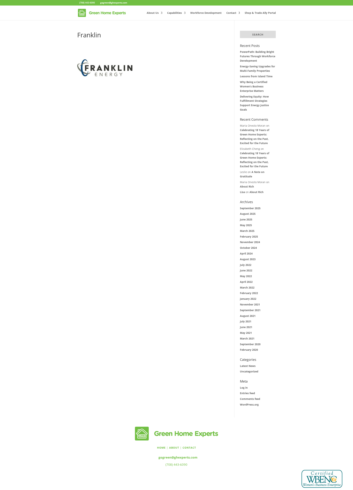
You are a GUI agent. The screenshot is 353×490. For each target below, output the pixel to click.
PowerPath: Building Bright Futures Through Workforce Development (257, 56)
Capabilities (174, 13)
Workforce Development (206, 13)
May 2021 (246, 333)
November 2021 (250, 304)
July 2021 (245, 321)
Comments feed (250, 399)
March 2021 (247, 338)
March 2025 (247, 231)
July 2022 (245, 265)
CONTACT (189, 447)
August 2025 (248, 213)
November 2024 (250, 242)
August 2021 (248, 316)
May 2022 (246, 276)
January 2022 (248, 298)
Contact (231, 13)
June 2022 (246, 270)
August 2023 (248, 259)
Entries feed (247, 393)
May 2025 (246, 225)
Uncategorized (249, 371)
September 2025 (250, 208)
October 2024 (248, 248)
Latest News (248, 366)
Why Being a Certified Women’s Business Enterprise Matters (253, 86)
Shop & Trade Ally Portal (260, 13)
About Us (153, 13)
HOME (161, 447)
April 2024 (246, 253)
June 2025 (246, 219)
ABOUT (174, 447)
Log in (244, 387)
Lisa (242, 192)
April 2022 (246, 282)
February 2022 (249, 293)
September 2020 (250, 344)
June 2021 (246, 327)
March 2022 (247, 287)
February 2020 (249, 349)
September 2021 (250, 310)
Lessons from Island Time (256, 76)
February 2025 (249, 236)
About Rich (247, 186)
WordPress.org (249, 404)
